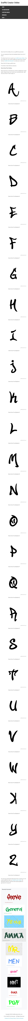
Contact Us (7, 1018)
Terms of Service (19, 1018)
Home (3, 7)
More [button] (3, 17)
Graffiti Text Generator (9, 60)
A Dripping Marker (6, 12)
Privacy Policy (13, 1018)
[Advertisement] (14, 35)
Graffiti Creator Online (10, 2)
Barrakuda (4, 15)
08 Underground (5, 9)
